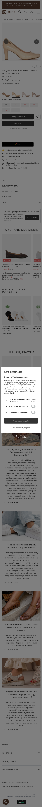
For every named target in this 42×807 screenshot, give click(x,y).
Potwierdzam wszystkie (21, 421)
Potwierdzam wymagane (21, 427)
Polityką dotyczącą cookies (24, 382)
